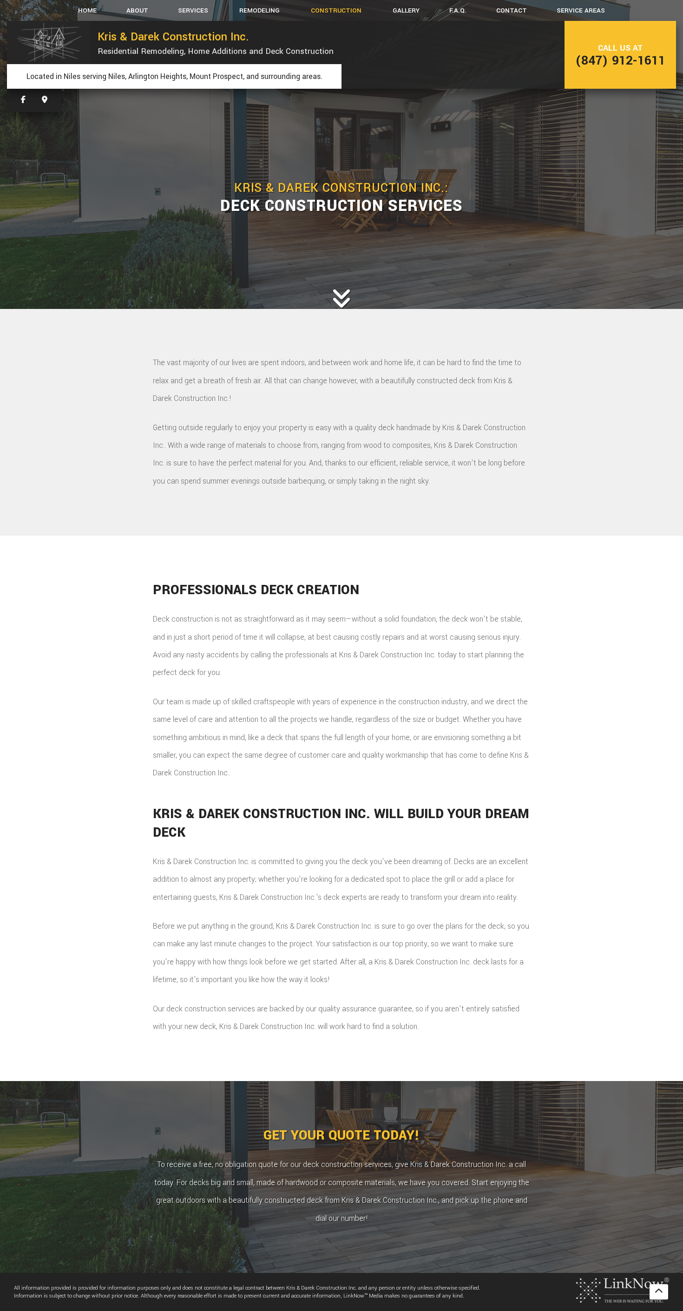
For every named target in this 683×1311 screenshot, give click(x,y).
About (137, 10)
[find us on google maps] (44, 100)
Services (193, 10)
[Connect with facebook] (23, 100)
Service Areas (581, 10)
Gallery (406, 10)
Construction (336, 10)
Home (87, 10)
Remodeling (259, 10)
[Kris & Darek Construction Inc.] (49, 42)
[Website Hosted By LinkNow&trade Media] (622, 1289)
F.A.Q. (457, 10)
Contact (511, 10)
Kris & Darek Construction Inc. (173, 37)
